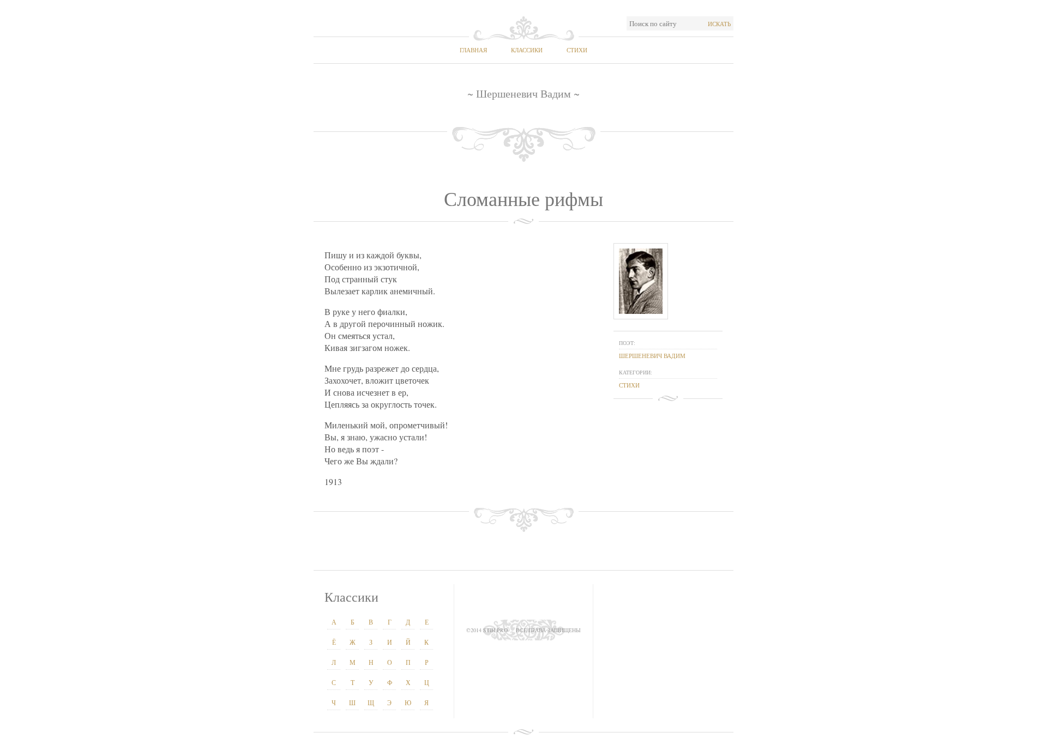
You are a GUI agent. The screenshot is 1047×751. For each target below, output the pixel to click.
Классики (527, 50)
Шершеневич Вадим (652, 356)
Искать (719, 24)
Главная (473, 50)
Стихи (577, 50)
